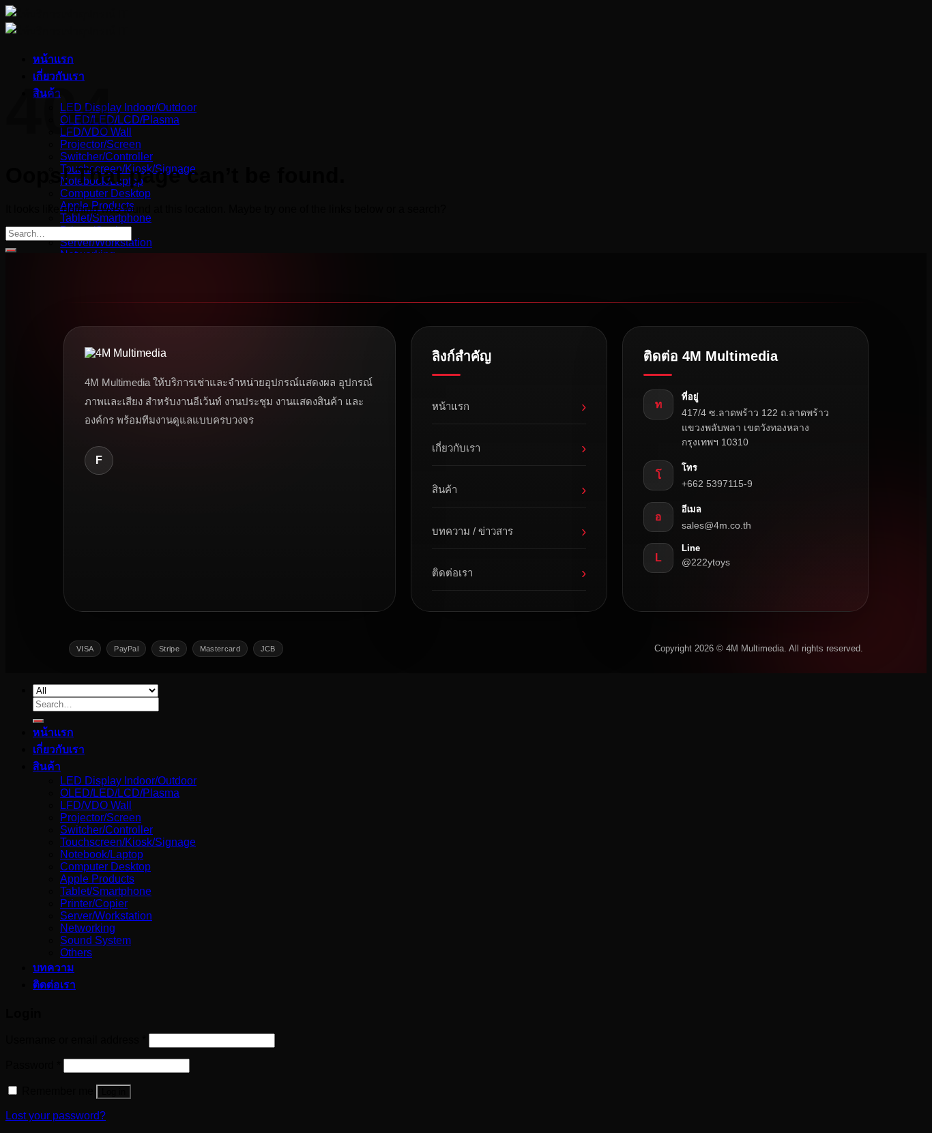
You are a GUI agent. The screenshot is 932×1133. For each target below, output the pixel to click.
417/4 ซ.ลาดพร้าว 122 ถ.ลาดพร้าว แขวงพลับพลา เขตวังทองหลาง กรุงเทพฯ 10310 (755, 427)
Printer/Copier (94, 903)
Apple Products (97, 879)
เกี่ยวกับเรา (509, 447)
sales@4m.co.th (716, 525)
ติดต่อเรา (509, 572)
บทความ (53, 967)
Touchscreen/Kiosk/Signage (128, 842)
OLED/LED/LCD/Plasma (119, 120)
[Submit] (10, 250)
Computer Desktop (105, 193)
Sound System (95, 940)
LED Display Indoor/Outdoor (128, 107)
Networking (87, 928)
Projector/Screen (100, 817)
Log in (114, 1092)
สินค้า (509, 489)
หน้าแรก (53, 59)
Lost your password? (55, 1115)
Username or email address (75, 1040)
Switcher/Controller (106, 156)
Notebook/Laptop (101, 854)
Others (76, 952)
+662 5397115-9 (717, 483)
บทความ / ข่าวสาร (509, 531)
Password (33, 1065)
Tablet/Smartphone (105, 218)
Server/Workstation (106, 242)
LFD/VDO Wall (96, 805)
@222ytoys (706, 562)
